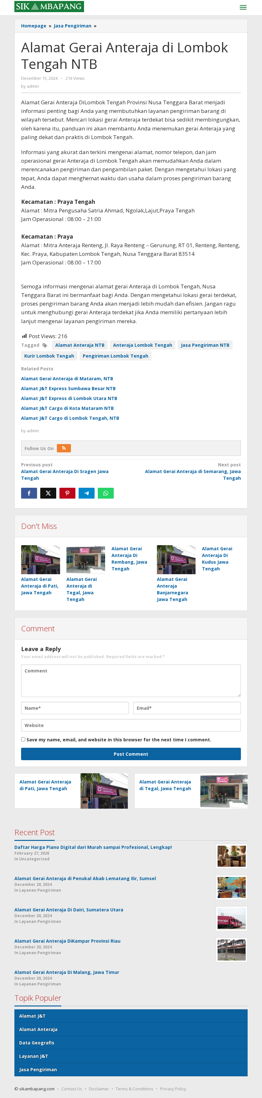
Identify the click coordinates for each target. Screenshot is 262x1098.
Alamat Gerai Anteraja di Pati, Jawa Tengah (39, 586)
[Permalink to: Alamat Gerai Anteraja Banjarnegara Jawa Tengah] (176, 559)
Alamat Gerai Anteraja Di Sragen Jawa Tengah (65, 471)
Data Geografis (36, 1043)
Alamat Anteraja (38, 1029)
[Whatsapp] (106, 493)
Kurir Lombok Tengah (49, 356)
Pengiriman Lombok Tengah (115, 356)
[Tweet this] (48, 493)
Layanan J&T (33, 1056)
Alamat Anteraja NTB (79, 345)
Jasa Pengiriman (38, 1069)
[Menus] (243, 7)
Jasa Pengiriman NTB (205, 345)
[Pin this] (67, 493)
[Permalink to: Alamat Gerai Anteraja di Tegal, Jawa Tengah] (85, 559)
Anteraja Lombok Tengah (142, 345)
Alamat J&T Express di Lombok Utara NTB (69, 398)
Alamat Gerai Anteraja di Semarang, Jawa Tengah (193, 471)
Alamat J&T (32, 1016)
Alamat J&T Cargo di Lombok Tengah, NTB (70, 418)
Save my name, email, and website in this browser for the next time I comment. (119, 740)
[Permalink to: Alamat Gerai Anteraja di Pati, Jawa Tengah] (40, 559)
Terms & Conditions (134, 1089)
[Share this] (29, 493)
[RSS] (64, 448)
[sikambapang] (49, 6)
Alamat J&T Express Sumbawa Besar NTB (68, 388)
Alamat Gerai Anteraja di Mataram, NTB (67, 378)
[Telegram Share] (87, 493)
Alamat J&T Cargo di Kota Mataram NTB (67, 408)
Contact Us (71, 1089)
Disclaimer (99, 1089)
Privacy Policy (173, 1089)
